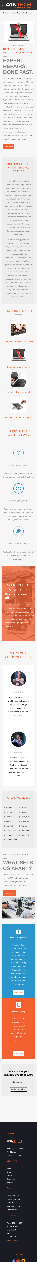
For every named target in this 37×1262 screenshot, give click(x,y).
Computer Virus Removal (18, 367)
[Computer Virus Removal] (18, 361)
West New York (11, 840)
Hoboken (9, 817)
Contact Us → (18, 1082)
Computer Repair (13, 1196)
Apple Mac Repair (13, 1206)
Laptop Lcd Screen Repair (18, 392)
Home (9, 1169)
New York (9, 826)
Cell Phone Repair (13, 1199)
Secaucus (9, 835)
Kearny (8, 821)
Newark (24, 826)
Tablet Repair (11, 1203)
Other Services (12, 1210)
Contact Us (18, 1054)
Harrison (24, 812)
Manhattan (25, 821)
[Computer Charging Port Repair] (18, 336)
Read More (9, 146)
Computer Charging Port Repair (18, 342)
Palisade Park (11, 830)
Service (9, 1176)
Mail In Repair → (18, 1089)
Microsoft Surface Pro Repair (18, 417)
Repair (9, 1172)
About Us (10, 1182)
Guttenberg (10, 812)
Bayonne (9, 808)
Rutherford (25, 830)
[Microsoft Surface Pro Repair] (18, 412)
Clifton (23, 808)
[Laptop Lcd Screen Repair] (18, 386)
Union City (25, 835)
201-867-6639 (17, 1148)
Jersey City (25, 817)
